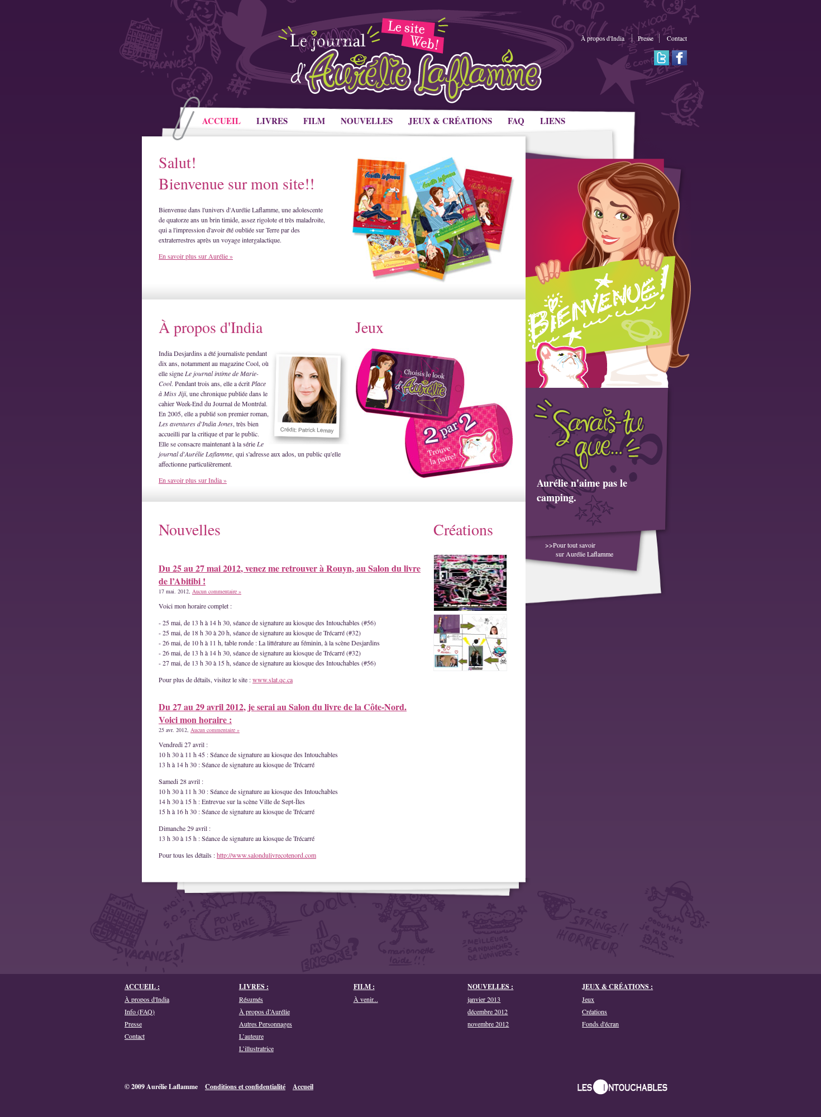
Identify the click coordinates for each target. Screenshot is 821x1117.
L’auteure (251, 1036)
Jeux (369, 327)
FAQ (516, 121)
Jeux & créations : (617, 986)
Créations (463, 529)
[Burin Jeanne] (470, 582)
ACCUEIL (221, 121)
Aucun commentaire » (216, 591)
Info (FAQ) (140, 1011)
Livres (272, 121)
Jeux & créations (450, 121)
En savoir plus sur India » (193, 480)
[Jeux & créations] (434, 482)
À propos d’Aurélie (264, 1011)
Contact (677, 38)
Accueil (303, 1086)
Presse (645, 38)
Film (314, 121)
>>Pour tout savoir (579, 549)
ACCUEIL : (142, 986)
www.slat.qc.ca (272, 679)
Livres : (254, 986)
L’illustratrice (256, 1048)
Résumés (251, 999)
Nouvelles (367, 121)
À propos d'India (602, 38)
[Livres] (433, 280)
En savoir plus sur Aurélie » (196, 255)
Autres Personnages (265, 1023)
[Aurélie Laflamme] (407, 74)
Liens (552, 121)
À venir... (366, 999)
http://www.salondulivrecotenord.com (266, 854)
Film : (364, 986)
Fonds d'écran (600, 1023)
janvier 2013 (483, 999)
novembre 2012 (488, 1023)
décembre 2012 (487, 1011)
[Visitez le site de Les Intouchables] (622, 1087)
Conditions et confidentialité (245, 1086)
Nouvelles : (490, 986)
